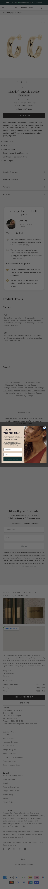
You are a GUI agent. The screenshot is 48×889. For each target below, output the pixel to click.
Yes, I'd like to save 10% (12, 459)
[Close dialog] (44, 427)
